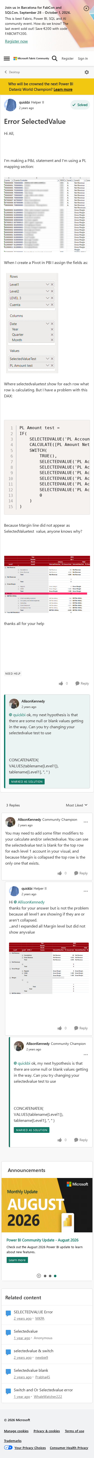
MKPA (39, 1318)
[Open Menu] (86, 72)
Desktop (14, 72)
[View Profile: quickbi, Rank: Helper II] (10, 105)
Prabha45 (42, 1377)
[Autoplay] (39, 1275)
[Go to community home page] (31, 58)
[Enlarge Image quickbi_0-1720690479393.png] (49, 968)
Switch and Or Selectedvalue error (43, 1389)
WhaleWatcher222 (48, 1396)
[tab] (44, 1275)
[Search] (55, 58)
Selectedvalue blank (31, 1370)
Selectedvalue (26, 1331)
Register (68, 58)
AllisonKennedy (33, 701)
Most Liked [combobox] (77, 805)
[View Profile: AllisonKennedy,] (14, 704)
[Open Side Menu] (6, 58)
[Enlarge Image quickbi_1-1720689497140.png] (31, 323)
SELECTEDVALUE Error (33, 1311)
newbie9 (41, 1357)
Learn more (63, 89)
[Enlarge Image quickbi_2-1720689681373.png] (47, 584)
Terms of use (74, 1431)
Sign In (83, 58)
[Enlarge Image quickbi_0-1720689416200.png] (47, 214)
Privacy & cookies (47, 1431)
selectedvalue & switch (33, 1350)
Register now (16, 41)
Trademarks (13, 1440)
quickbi (24, 102)
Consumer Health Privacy (69, 1447)
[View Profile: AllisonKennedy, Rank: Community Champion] (10, 822)
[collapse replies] (47, 815)
